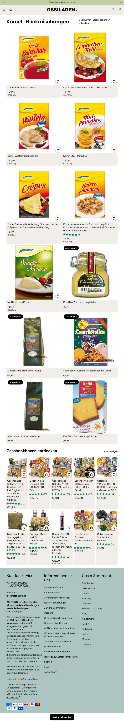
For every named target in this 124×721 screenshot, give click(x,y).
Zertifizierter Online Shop (57, 597)
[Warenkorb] (120, 9)
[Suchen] (10, 9)
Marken (86, 639)
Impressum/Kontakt (54, 587)
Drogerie (86, 603)
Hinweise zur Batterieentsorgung (61, 656)
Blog (46, 666)
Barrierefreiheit (51, 592)
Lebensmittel (88, 588)
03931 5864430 (19, 583)
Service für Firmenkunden (57, 651)
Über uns (48, 612)
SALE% (85, 623)
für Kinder (87, 628)
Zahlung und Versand (55, 607)
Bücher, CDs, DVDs (92, 608)
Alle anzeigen (111, 451)
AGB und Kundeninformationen (60, 628)
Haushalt (86, 593)
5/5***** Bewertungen (55, 602)
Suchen (48, 661)
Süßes (85, 634)
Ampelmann (88, 618)
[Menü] (3, 10)
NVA (84, 613)
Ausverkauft (50, 671)
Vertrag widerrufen (62, 717)
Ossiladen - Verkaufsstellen (58, 641)
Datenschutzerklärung (55, 622)
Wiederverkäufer (52, 646)
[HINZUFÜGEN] (58, 81)
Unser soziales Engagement (58, 618)
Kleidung (86, 598)
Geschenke (87, 583)
